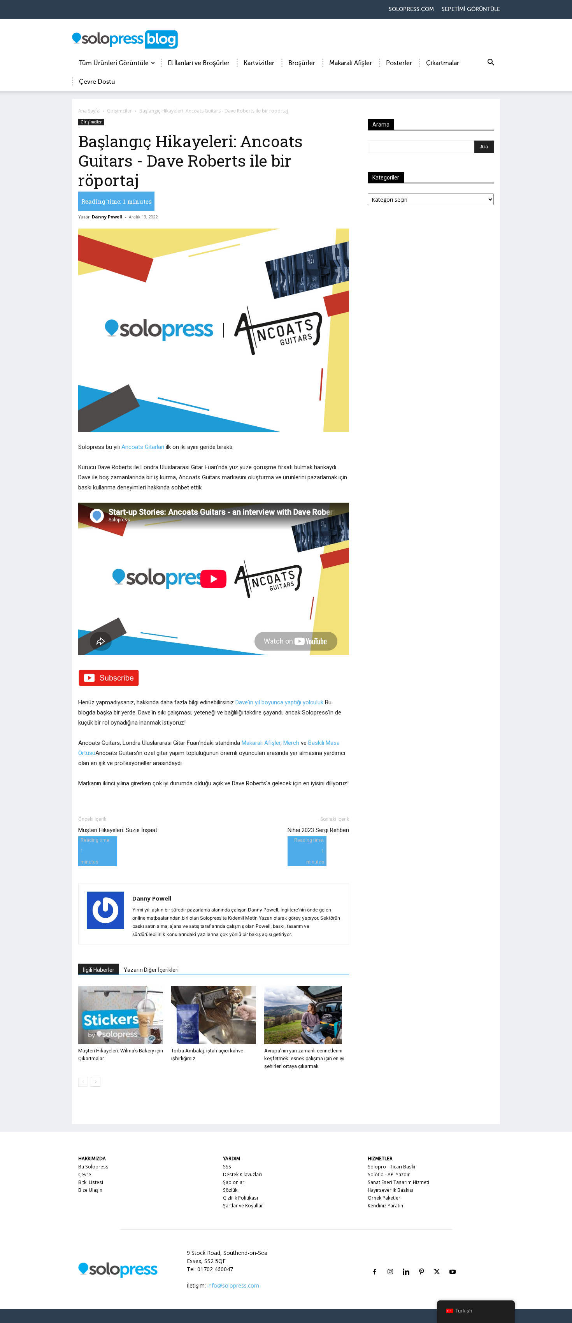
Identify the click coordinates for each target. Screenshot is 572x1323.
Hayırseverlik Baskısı (390, 1190)
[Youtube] (453, 1262)
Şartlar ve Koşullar (243, 1205)
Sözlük (230, 1190)
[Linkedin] (406, 1262)
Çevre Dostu (97, 81)
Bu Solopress (93, 1166)
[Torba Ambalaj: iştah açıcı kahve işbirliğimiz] (213, 1015)
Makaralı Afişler (350, 63)
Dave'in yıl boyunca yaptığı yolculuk (279, 702)
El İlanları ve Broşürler (199, 63)
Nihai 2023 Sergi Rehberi (318, 830)
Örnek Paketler (384, 1198)
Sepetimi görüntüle (471, 9)
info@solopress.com (233, 1285)
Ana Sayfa (89, 110)
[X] (437, 1262)
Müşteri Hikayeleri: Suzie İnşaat (117, 830)
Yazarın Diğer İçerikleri (151, 970)
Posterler (399, 63)
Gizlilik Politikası (240, 1198)
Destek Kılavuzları (242, 1174)
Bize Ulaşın (90, 1190)
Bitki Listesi (90, 1182)
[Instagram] (390, 1262)
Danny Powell (107, 217)
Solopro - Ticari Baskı (391, 1166)
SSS (227, 1166)
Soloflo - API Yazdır (389, 1174)
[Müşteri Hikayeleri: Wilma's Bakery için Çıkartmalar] (120, 1015)
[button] (490, 64)
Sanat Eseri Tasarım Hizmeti (398, 1182)
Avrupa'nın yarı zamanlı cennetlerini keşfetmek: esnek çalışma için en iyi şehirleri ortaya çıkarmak (304, 1058)
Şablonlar (233, 1182)
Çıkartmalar (442, 63)
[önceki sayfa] (83, 1082)
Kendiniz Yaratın (385, 1205)
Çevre (84, 1174)
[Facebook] (375, 1262)
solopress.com (411, 9)
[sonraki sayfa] (95, 1082)
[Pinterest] (421, 1262)
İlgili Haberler (98, 970)
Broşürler (301, 63)
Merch (291, 742)
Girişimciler (119, 110)
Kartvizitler (259, 63)
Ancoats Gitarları (142, 446)
